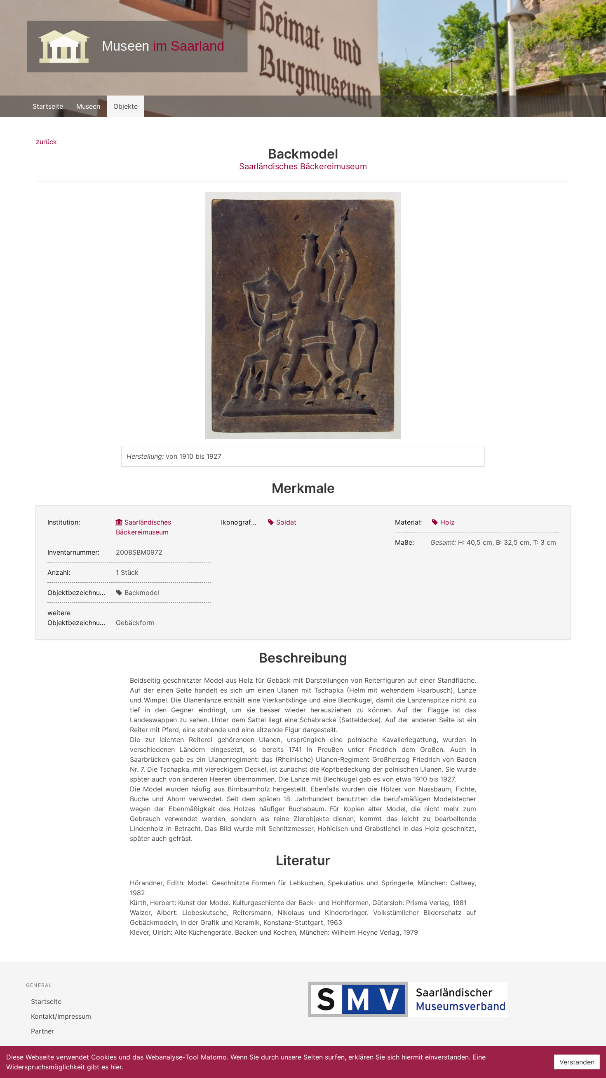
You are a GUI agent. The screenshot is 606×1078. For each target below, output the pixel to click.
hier (116, 1067)
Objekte (125, 106)
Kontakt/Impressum (61, 1016)
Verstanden (576, 1062)
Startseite (48, 106)
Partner (42, 1031)
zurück (46, 142)
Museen (88, 106)
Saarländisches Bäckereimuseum (303, 166)
